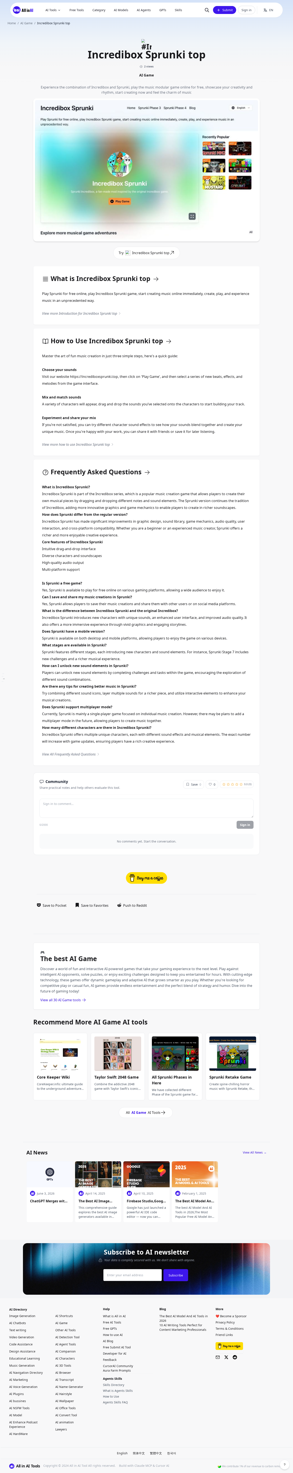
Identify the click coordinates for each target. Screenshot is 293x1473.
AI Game (26, 23)
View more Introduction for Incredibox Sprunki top (79, 313)
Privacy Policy (225, 1322)
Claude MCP (143, 1466)
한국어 (171, 1453)
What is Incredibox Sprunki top (100, 279)
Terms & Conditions (230, 1328)
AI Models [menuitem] (121, 10)
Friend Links (224, 1335)
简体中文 (139, 1453)
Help (106, 1309)
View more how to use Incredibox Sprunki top (76, 444)
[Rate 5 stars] (241, 784)
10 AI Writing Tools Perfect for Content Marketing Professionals (182, 1327)
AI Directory (18, 1309)
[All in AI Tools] (24, 10)
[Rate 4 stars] (237, 784)
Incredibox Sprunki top (150, 252)
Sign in (247, 10)
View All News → (255, 1152)
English (122, 1453)
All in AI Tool (78, 1466)
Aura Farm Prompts (117, 1370)
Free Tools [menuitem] (76, 10)
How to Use (111, 1396)
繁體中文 (156, 1453)
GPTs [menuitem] (162, 10)
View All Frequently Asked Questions (69, 754)
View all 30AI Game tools (60, 1000)
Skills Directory (113, 1385)
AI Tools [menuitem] (51, 10)
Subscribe (176, 1275)
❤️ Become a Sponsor (231, 1316)
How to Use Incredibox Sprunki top (107, 341)
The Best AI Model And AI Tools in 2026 (183, 1318)
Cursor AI (162, 1466)
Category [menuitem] (98, 10)
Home (12, 23)
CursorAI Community (118, 1366)
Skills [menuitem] (178, 10)
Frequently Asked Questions (96, 472)
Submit (227, 10)
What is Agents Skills (118, 1391)
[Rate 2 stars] (228, 784)
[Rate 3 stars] (232, 784)
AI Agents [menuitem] (144, 10)
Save (196, 784)
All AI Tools (143, 1112)
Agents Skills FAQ (115, 1402)
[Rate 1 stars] (224, 784)
